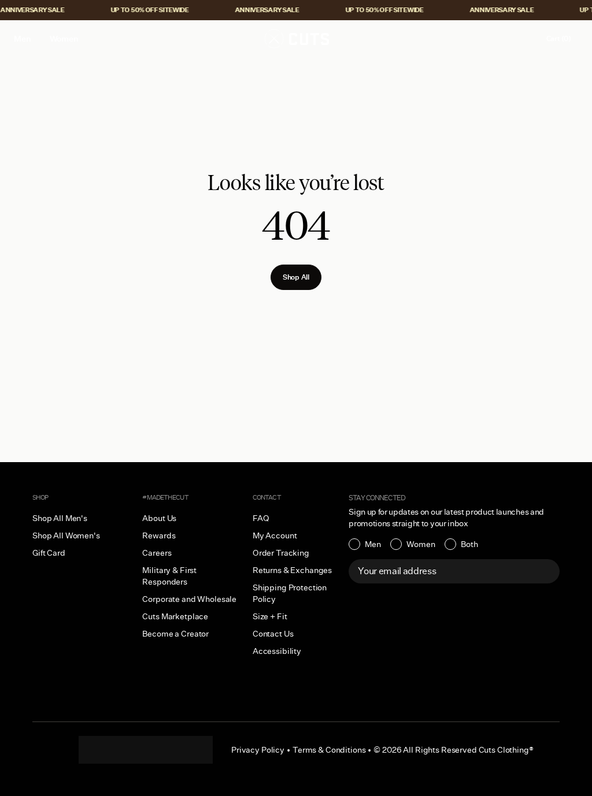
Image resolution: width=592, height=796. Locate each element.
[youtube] (169, 750)
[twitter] (192, 750)
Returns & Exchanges (292, 570)
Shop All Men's (59, 518)
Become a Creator (175, 633)
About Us (159, 518)
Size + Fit (270, 616)
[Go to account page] (524, 38)
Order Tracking (281, 552)
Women (420, 544)
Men (373, 544)
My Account (275, 535)
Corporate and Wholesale (189, 599)
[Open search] (500, 38)
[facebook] (146, 750)
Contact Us (273, 633)
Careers (156, 552)
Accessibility (277, 651)
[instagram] (99, 750)
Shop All (296, 277)
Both (469, 544)
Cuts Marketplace (175, 616)
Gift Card (48, 552)
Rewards (158, 535)
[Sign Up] (544, 571)
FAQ (261, 518)
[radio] (365, 544)
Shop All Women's (66, 535)
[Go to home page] (296, 38)
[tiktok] (123, 750)
